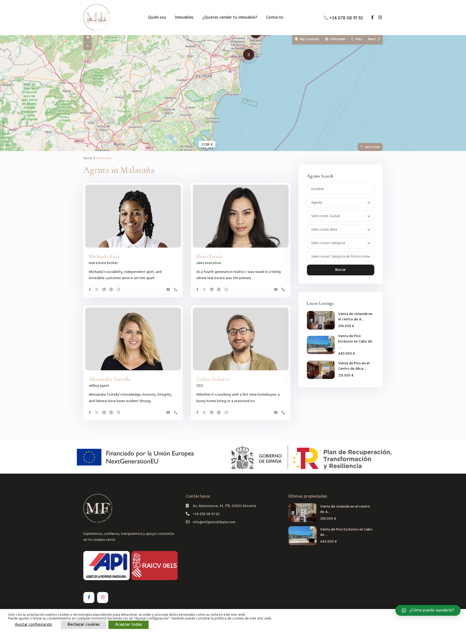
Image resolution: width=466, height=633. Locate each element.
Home (87, 158)
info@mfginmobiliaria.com (214, 522)
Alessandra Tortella (109, 379)
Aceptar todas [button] (128, 624)
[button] (250, 55)
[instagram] (378, 18)
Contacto (274, 17)
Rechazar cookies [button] (84, 624)
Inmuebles (184, 17)
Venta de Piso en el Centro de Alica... (353, 366)
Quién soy (157, 17)
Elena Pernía (209, 256)
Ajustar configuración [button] (33, 624)
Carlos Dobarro (213, 379)
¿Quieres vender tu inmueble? (229, 17)
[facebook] (370, 18)
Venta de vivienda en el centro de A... (355, 317)
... (156, 278)
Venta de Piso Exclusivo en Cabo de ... (355, 341)
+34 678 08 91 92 (346, 18)
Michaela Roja (104, 256)
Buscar (340, 270)
